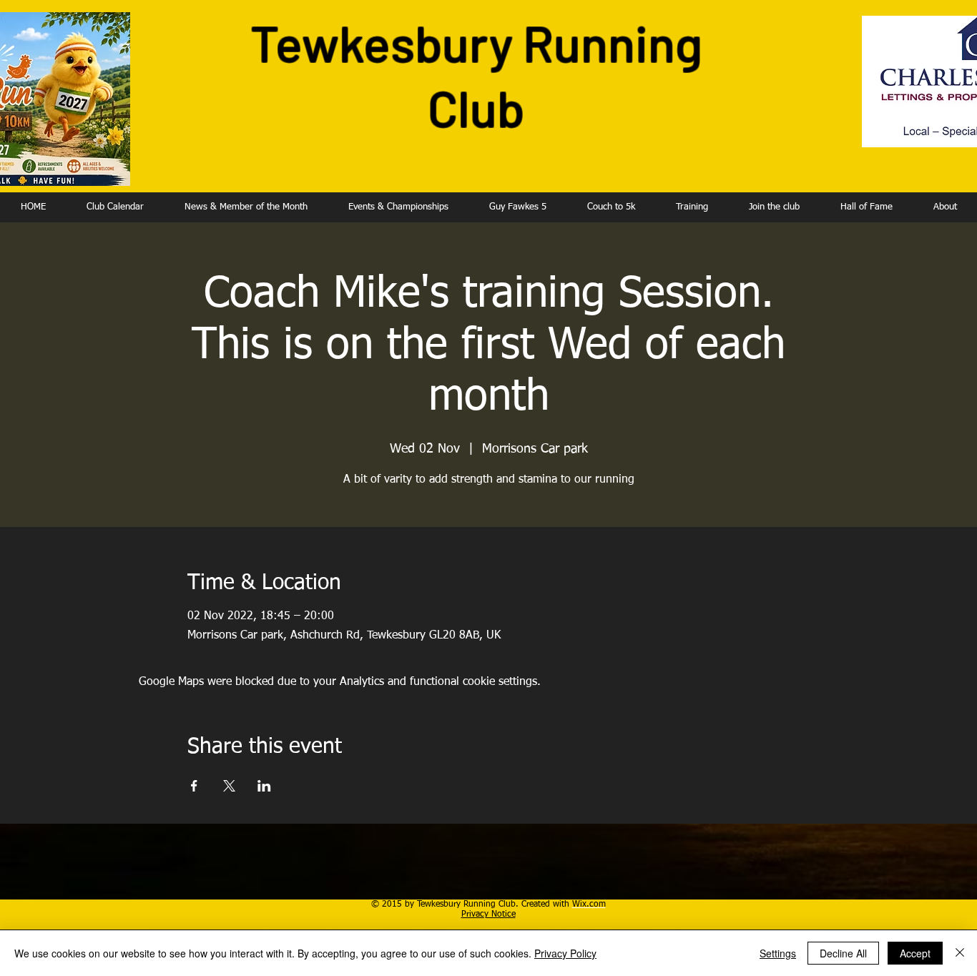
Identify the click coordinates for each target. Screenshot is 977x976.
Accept (915, 953)
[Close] (959, 953)
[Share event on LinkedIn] (264, 786)
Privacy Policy (565, 953)
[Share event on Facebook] (194, 786)
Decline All (843, 953)
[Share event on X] (229, 786)
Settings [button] (778, 953)
